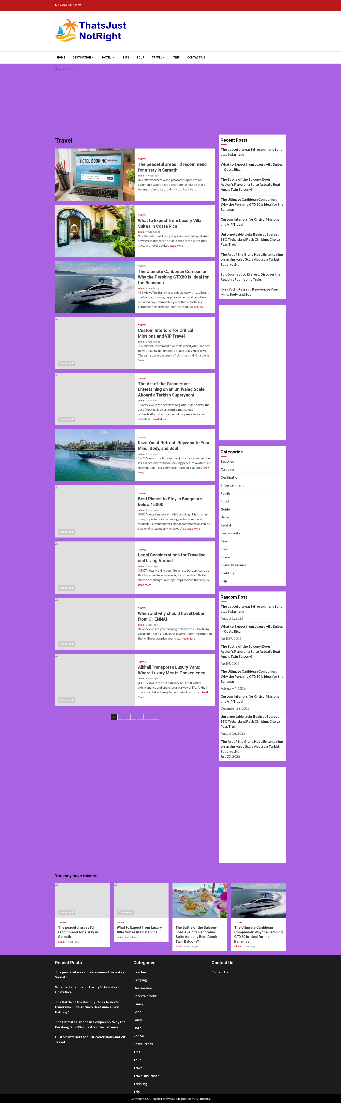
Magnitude (183, 1098)
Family (225, 493)
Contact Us (196, 57)
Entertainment (232, 485)
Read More (189, 189)
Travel (157, 57)
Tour (140, 57)
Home (61, 57)
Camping (227, 469)
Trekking (227, 573)
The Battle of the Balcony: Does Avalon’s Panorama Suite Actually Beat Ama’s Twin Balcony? (250, 184)
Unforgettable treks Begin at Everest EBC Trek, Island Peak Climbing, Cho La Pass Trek (250, 239)
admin (141, 175)
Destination (82, 57)
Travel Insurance (234, 565)
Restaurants (230, 533)
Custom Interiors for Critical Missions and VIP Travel (95, 343)
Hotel (106, 57)
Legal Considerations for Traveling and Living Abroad (95, 567)
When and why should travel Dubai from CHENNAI (95, 624)
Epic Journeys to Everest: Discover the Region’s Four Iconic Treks (251, 276)
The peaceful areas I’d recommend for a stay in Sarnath (95, 175)
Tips (126, 57)
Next (154, 716)
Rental (226, 525)
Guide (225, 509)
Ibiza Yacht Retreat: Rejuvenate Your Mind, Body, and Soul (95, 455)
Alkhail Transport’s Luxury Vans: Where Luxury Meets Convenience (95, 680)
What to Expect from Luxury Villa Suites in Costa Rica (95, 231)
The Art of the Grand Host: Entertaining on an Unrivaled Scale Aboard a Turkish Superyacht (95, 399)
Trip (176, 57)
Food (225, 501)
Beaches (227, 461)
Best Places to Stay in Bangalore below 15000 (95, 511)
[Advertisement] (170, 105)
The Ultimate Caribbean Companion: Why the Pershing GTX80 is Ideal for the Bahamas (95, 287)
